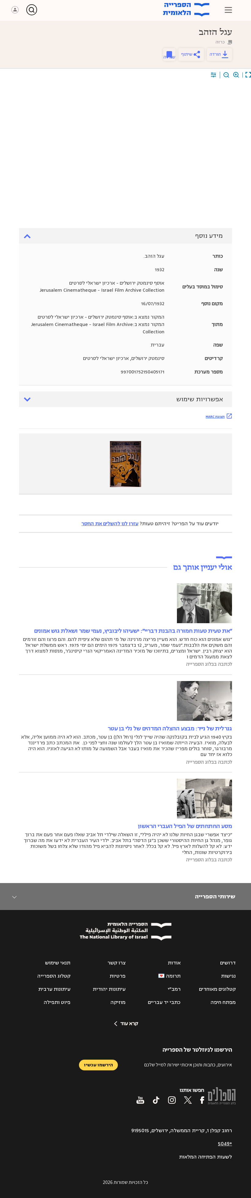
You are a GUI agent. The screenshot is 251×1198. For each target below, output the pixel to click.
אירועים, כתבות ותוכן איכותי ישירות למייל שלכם (188, 1064)
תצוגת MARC (215, 416)
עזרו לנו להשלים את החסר (109, 523)
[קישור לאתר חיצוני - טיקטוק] (156, 1100)
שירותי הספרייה (215, 896)
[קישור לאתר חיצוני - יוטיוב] (140, 1100)
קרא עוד (129, 1023)
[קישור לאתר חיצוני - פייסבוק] (202, 1100)
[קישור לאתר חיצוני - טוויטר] (188, 1100)
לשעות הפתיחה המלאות (205, 1157)
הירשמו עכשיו (98, 1065)
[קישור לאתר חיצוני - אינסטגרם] (172, 1100)
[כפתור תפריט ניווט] (228, 10)
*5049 (225, 1143)
